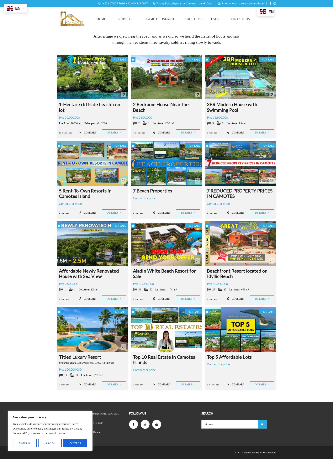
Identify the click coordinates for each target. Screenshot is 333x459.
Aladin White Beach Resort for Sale (164, 273)
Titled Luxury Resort (80, 357)
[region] (50, 431)
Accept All (75, 442)
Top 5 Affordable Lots (229, 357)
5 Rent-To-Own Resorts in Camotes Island (85, 193)
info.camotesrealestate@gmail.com (243, 3)
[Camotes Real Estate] (72, 19)
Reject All (50, 442)
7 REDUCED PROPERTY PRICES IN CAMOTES (239, 193)
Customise (24, 442)
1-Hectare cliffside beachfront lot (90, 107)
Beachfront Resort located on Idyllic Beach (237, 273)
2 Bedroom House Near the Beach (161, 107)
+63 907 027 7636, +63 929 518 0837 (125, 3)
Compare (90, 132)
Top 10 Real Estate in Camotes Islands (164, 359)
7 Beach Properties (152, 190)
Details (113, 132)
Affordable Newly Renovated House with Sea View (89, 273)
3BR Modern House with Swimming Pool (232, 107)
